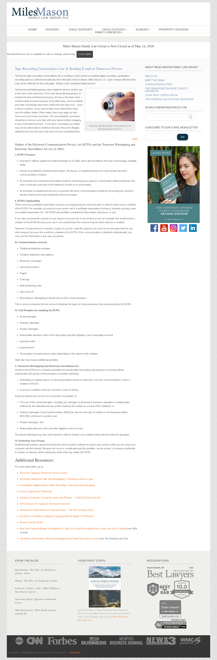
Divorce (53, 29)
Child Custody (114, 29)
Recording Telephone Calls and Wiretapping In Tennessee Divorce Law (56, 479)
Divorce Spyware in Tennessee (36, 491)
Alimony (143, 29)
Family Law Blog (108, 32)
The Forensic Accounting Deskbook (169, 99)
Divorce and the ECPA (31, 522)
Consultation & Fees (158, 84)
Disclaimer (75, 652)
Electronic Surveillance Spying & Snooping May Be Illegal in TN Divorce (57, 516)
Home (32, 29)
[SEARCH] (190, 117)
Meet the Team (154, 80)
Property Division (174, 29)
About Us (151, 76)
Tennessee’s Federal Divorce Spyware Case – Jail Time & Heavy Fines (57, 510)
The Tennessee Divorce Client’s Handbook (166, 89)
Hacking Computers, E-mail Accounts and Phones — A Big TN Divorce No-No (60, 497)
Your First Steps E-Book (161, 95)
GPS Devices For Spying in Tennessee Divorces (45, 503)
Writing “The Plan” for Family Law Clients (36, 580)
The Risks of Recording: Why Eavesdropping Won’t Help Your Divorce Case (59, 538)
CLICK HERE (84, 54)
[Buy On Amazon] (174, 222)
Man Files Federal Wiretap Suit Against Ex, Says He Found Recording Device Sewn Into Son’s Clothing (73, 528)
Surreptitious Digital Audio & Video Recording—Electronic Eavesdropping (57, 485)
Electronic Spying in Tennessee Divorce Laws (43, 472)
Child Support (81, 29)
